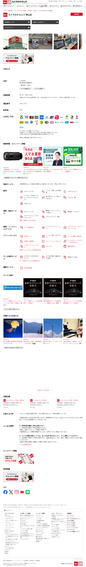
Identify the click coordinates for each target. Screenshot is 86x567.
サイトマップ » (70, 529)
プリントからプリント (10, 541)
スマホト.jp (22, 520)
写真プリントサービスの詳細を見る (30, 250)
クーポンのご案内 (24, 530)
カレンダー (7, 546)
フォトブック (7, 522)
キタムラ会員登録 (71, 522)
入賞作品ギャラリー (55, 536)
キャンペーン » (39, 531)
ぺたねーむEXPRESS (9, 548)
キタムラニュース (39, 529)
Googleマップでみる (43, 390)
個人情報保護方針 (8, 560)
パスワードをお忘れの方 (73, 527)
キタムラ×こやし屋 (24, 539)
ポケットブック (9, 525)
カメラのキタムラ (70, 515)
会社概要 (50, 1)
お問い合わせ (61, 1)
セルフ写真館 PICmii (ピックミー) (27, 534)
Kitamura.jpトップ (9, 510)
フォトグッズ (7, 549)
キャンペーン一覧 (39, 532)
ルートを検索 (38, 88)
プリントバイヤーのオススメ (42, 527)
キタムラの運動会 (55, 524)
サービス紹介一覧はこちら (12, 309)
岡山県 (30, 10)
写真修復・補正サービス (11, 544)
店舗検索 (10, 10)
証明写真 (6, 551)
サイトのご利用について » (73, 531)
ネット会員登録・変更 (70, 1)
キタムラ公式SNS (24, 532)
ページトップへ (79, 558)
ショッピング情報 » (41, 513)
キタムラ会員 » (70, 520)
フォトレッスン (54, 526)
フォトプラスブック (10, 524)
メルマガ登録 (79, 1)
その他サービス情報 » (25, 513)
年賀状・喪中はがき (9, 531)
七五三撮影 (23, 524)
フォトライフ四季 (55, 528)
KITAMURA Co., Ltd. (11, 564)
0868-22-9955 (23, 103)
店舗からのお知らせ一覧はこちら (13, 347)
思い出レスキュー (8, 532)
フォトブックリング (10, 527)
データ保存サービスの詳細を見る (29, 261)
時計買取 (38, 522)
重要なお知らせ (39, 536)
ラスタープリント (9, 518)
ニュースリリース (18, 560)
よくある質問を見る (25, 444)
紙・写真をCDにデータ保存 (11, 539)
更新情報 (37, 541)
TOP (4, 10)
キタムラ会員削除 (71, 526)
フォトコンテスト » (56, 533)
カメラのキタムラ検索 (20, 10)
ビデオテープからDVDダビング (12, 534)
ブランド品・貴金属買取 (42, 524)
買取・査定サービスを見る (27, 220)
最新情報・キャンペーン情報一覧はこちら (16, 177)
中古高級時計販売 (40, 520)
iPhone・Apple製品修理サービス (27, 515)
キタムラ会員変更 (71, 524)
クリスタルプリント (10, 517)
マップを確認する (25, 88)
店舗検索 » (69, 513)
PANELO (6, 553)
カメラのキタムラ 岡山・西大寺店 (69, 400)
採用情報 (55, 1)
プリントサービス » (9, 513)
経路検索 (76, 14)
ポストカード (7, 529)
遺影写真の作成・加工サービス (12, 542)
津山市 (35, 10)
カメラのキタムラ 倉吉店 (40, 400)
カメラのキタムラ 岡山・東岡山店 (15, 400)
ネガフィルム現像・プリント (12, 520)
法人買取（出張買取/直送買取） (43, 525)
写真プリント (7, 515)
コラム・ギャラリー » (56, 513)
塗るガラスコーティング (25, 518)
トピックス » (39, 534)
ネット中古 (39, 518)
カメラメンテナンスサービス (26, 517)
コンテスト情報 (54, 535)
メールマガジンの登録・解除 (26, 528)
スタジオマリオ (24, 522)
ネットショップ (39, 515)
